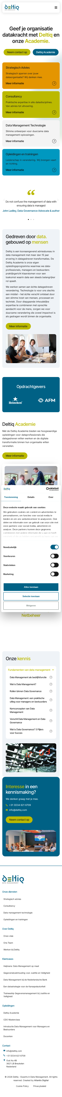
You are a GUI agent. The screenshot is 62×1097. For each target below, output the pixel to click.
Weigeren (31, 605)
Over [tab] (50, 497)
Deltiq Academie (11, 1013)
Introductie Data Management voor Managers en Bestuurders (26, 1028)
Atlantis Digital (41, 1080)
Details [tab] (31, 497)
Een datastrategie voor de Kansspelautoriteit (24, 986)
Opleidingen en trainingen (15, 919)
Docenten (8, 1036)
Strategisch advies (12, 899)
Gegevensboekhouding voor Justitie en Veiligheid (26, 973)
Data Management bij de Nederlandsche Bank (25, 979)
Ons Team (8, 943)
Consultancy (9, 906)
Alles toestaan (31, 587)
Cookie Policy (22, 1086)
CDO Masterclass (11, 1019)
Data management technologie (17, 912)
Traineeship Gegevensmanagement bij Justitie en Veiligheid (26, 995)
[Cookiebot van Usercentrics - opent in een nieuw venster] (46, 489)
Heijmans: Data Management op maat (21, 966)
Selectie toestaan (31, 596)
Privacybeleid (39, 1086)
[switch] (54, 556)
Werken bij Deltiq (11, 949)
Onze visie (8, 936)
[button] (4, 200)
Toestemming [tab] (11, 497)
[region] (31, 677)
